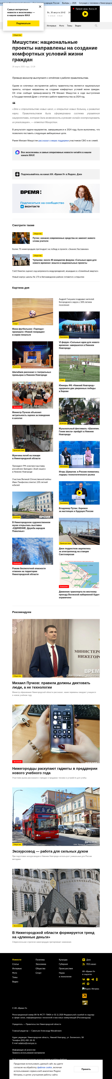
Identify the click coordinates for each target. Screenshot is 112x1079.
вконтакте (83, 979)
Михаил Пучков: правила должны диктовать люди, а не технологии (51, 682)
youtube (88, 979)
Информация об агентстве (23, 1050)
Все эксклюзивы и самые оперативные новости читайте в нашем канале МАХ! (56, 153)
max (88, 983)
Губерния (63, 964)
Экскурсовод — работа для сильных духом (50, 848)
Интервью (17, 968)
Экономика (41, 964)
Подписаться (23, 23)
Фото (14, 973)
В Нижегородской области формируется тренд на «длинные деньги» (53, 932)
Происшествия (66, 968)
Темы (15, 977)
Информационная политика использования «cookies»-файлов (39, 1059)
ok (96, 979)
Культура (63, 959)
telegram (92, 979)
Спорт (38, 973)
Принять (86, 1069)
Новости (16, 959)
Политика (40, 959)
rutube (83, 983)
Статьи (15, 964)
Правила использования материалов (28, 1053)
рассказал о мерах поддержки (53, 140)
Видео (15, 981)
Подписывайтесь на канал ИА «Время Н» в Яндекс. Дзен (51, 174)
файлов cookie (44, 1067)
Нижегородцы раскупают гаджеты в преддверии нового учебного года (54, 768)
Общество (17, 35)
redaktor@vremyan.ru (27, 1043)
